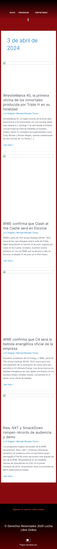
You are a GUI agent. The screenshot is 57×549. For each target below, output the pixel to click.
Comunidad (23, 12)
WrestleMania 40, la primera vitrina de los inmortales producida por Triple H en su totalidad (26, 102)
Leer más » (8, 144)
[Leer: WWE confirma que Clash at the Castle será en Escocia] (28, 186)
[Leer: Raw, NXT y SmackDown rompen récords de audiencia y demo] (28, 408)
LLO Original (8, 113)
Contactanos (41, 12)
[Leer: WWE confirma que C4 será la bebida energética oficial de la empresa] (28, 302)
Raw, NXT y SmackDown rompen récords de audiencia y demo (27, 432)
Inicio (12, 12)
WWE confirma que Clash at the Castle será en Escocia (26, 225)
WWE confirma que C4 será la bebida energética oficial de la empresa (28, 344)
